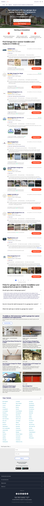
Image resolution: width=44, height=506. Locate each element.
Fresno (4, 407)
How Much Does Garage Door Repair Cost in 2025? (12, 364)
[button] (11, 62)
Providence (31, 409)
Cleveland (18, 437)
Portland (31, 401)
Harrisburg (31, 403)
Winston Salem (19, 434)
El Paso (30, 418)
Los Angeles (5, 411)
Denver (4, 422)
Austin (30, 414)
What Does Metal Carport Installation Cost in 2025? (9, 386)
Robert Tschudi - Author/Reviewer (10, 338)
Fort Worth (31, 420)
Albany (17, 422)
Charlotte (18, 428)
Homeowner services (6, 476)
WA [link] (6, 4)
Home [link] (4, 4)
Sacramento (5, 414)
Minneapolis (18, 413)
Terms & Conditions (28, 499)
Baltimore (18, 405)
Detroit (17, 409)
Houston (31, 422)
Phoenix (4, 403)
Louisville (18, 401)
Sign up (22, 458)
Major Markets (7, 398)
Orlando (4, 434)
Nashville (31, 413)
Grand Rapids (19, 411)
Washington (5, 426)
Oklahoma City (19, 441)
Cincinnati (18, 436)
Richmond (31, 430)
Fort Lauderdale (6, 428)
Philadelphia (31, 405)
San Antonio (31, 424)
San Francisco (6, 418)
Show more (39, 178)
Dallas (30, 416)
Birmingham (5, 401)
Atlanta (4, 437)
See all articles (7, 323)
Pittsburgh (31, 407)
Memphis (31, 411)
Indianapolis (5, 441)
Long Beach (5, 409)
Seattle (30, 434)
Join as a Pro (36, 1)
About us (3, 486)
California (18, 497)
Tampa (4, 436)
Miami (4, 432)
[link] (22, 50)
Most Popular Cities (5, 446)
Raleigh (17, 432)
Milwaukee (31, 437)
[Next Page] (30, 280)
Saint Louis (18, 418)
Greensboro (18, 430)
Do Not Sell (23, 497)
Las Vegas (18, 420)
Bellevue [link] (10, 4)
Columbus (18, 439)
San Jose (4, 420)
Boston (17, 407)
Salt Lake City (32, 426)
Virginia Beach (32, 432)
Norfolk (30, 428)
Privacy (16, 497)
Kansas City (18, 416)
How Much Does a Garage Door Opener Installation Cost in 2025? (31, 342)
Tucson (4, 405)
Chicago (4, 439)
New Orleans (19, 403)
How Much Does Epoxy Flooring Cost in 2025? (12, 342)
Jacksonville (5, 430)
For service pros (4, 479)
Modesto (4, 413)
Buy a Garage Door (27, 386)
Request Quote (36, 68)
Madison (31, 436)
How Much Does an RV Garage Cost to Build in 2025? (32, 364)
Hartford (4, 424)
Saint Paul (18, 414)
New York (18, 424)
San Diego (5, 416)
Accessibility (27, 497)
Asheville (18, 426)
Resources (3, 483)
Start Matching (22, 23)
